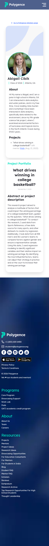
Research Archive (9, 487)
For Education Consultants (13, 457)
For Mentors (6, 460)
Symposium (6, 483)
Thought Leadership (10, 496)
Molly (22, 148)
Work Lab (5, 402)
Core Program (7, 395)
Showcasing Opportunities (13, 453)
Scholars (5, 477)
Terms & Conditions (10, 368)
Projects (5, 440)
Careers (5, 428)
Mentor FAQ (6, 473)
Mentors (5, 443)
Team (4, 424)
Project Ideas (7, 447)
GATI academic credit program (15, 408)
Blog (3, 467)
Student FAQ (7, 470)
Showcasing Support (10, 398)
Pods (3, 405)
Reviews (5, 480)
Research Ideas (8, 450)
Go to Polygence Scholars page (26, 23)
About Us (5, 421)
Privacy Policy (7, 365)
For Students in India (11, 463)
